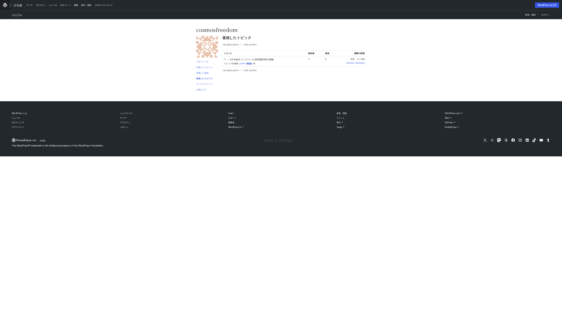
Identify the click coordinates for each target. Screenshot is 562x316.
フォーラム (17, 14)
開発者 (231, 122)
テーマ (123, 118)
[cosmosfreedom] (207, 47)
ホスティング (18, 122)
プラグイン (125, 122)
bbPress (450, 122)
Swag (341, 127)
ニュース (16, 118)
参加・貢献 (342, 113)
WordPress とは (19, 113)
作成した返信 (202, 73)
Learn (231, 113)
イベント (341, 118)
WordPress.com (454, 113)
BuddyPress (452, 127)
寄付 (340, 122)
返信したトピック (204, 78)
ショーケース (126, 113)
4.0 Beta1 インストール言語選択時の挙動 (252, 59)
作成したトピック (204, 67)
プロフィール (202, 61)
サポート (232, 118)
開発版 (249, 63)
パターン (124, 127)
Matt (448, 118)
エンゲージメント (204, 84)
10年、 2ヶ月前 (357, 59)
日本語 (42, 140)
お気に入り (201, 89)
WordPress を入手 (547, 5)
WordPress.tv (236, 127)
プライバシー (18, 127)
